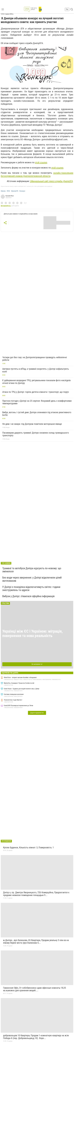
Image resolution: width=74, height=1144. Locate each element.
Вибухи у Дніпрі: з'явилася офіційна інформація (28, 596)
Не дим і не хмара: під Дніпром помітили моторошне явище (32, 424)
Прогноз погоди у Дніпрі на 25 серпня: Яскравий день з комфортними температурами (37, 402)
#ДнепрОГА (14, 191)
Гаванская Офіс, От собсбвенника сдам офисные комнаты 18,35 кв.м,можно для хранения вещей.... (34, 989)
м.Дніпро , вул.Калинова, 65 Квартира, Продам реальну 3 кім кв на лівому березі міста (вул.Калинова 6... (36, 941)
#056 (8, 191)
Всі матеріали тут (37, 664)
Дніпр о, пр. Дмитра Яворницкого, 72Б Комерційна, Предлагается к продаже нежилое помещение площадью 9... (36, 894)
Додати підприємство (37, 713)
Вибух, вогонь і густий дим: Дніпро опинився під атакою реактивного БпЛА (36, 413)
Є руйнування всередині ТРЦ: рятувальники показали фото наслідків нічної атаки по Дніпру (36, 381)
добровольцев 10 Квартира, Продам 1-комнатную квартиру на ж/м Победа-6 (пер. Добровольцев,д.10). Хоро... (36, 1037)
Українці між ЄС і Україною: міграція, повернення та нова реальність (32, 633)
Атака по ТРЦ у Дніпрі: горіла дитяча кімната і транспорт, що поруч (35, 392)
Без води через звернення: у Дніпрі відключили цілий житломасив (32, 579)
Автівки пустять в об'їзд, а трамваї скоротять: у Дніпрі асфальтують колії (35, 370)
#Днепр (3, 191)
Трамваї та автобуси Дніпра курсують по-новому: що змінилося (31, 570)
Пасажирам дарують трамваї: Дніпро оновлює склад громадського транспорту (35, 434)
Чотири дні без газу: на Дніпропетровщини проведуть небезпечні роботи (34, 358)
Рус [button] (67, 9)
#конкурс (22, 191)
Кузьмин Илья (10, 196)
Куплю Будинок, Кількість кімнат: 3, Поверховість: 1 (28, 847)
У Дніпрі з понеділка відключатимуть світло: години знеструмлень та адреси (31, 588)
